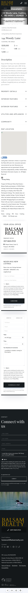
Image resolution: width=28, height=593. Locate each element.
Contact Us (6, 249)
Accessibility (5, 568)
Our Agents (11, 249)
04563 (4, 216)
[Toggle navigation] (25, 3)
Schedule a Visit (19, 317)
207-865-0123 (10, 241)
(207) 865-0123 (15, 530)
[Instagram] (16, 547)
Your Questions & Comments (11, 347)
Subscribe (14, 301)
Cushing (22, 214)
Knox (16, 214)
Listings (8, 214)
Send (14, 479)
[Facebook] (2, 547)
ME (13, 214)
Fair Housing (22, 565)
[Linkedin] (5, 547)
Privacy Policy (6, 179)
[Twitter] (10, 547)
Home (2, 214)
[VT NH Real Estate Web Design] (14, 580)
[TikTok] (19, 547)
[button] (2, 16)
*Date (5, 334)
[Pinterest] (13, 547)
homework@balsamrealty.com (12, 540)
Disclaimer (15, 565)
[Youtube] (8, 547)
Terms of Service (10, 391)
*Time (5, 341)
